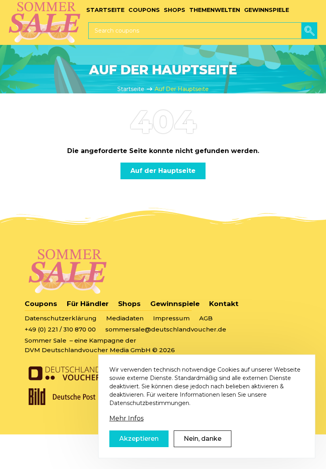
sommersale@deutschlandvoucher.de (165, 329)
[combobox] (202, 30)
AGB (206, 318)
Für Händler (88, 304)
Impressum (171, 318)
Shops (129, 304)
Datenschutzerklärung (61, 318)
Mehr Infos (126, 418)
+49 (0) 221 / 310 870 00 (60, 329)
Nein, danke (202, 438)
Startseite (130, 89)
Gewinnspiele (175, 304)
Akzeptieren (139, 438)
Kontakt (224, 304)
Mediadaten (125, 318)
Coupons (41, 304)
